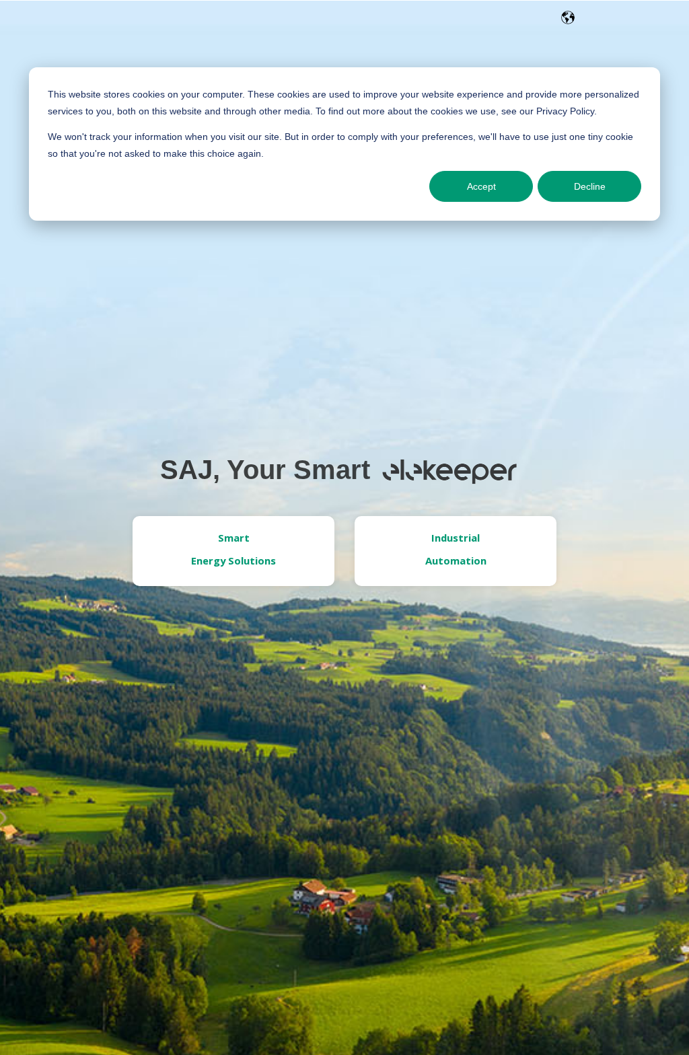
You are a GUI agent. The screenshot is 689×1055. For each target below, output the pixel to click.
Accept (481, 186)
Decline (590, 186)
